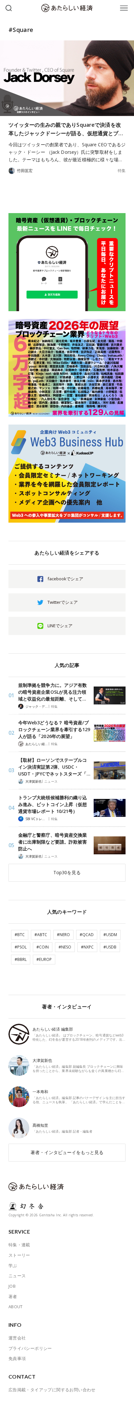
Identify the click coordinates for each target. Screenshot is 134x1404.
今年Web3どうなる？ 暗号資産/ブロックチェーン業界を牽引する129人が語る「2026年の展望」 (54, 729)
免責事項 (17, 1358)
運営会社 (17, 1338)
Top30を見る (67, 872)
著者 (12, 1296)
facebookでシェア (65, 579)
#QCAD (87, 934)
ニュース (50, 781)
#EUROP (44, 959)
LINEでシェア (60, 626)
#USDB (109, 947)
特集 (122, 171)
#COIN (42, 947)
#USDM (110, 934)
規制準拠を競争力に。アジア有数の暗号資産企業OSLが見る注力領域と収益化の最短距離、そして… (52, 692)
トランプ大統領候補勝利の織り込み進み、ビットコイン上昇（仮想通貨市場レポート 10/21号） (52, 804)
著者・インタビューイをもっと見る (67, 1152)
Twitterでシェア (62, 602)
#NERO (63, 934)
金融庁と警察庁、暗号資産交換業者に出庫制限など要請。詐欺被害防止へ (52, 842)
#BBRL (21, 959)
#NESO (65, 947)
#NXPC (87, 947)
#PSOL (21, 947)
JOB (12, 1286)
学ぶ (12, 1265)
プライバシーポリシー (30, 1348)
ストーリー (19, 1255)
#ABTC (40, 934)
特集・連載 (19, 1245)
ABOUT (15, 1307)
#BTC (20, 934)
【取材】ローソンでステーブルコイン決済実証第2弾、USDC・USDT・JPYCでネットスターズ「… (54, 767)
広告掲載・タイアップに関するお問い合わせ (52, 1390)
